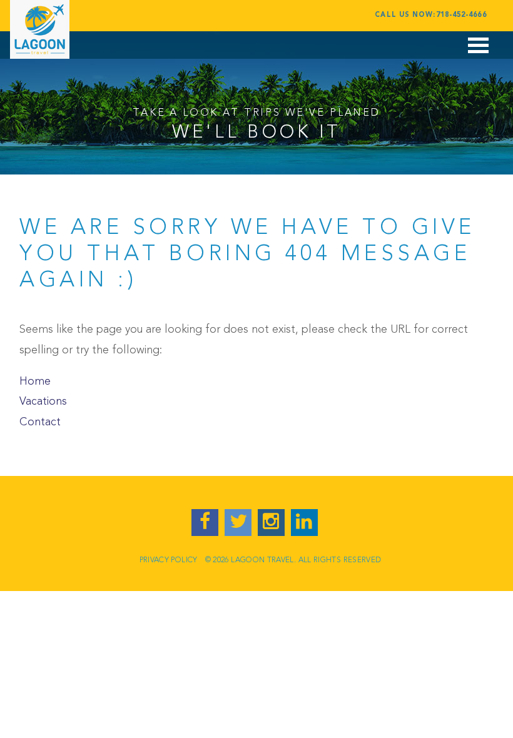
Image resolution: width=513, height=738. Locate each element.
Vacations (43, 401)
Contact (40, 422)
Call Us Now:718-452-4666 (430, 15)
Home (35, 381)
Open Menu (479, 52)
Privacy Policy (169, 560)
